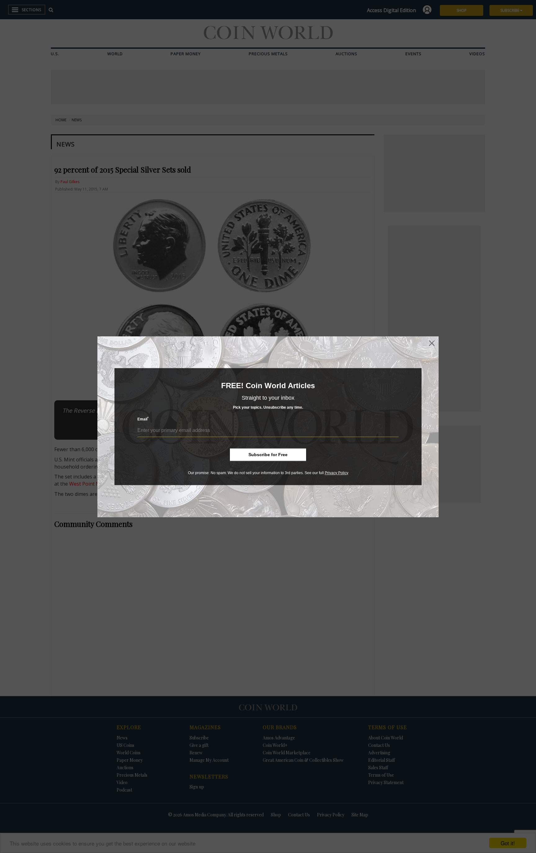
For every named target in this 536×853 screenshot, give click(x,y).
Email (143, 419)
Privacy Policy (336, 473)
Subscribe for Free (268, 454)
